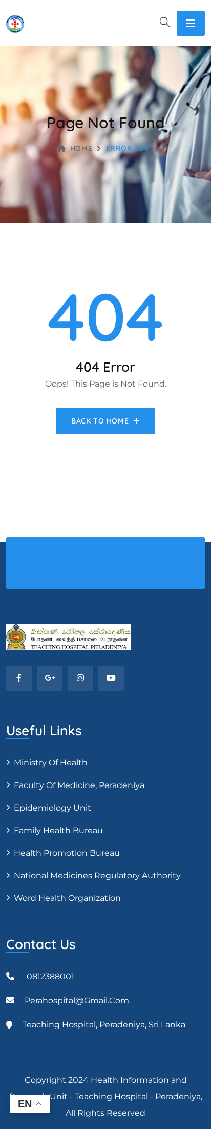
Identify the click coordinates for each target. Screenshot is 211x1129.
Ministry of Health (51, 763)
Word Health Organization (67, 898)
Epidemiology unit (52, 808)
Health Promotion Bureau (67, 853)
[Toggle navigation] (191, 23)
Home (81, 148)
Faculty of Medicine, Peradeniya (79, 785)
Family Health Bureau (58, 830)
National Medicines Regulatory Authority (97, 875)
